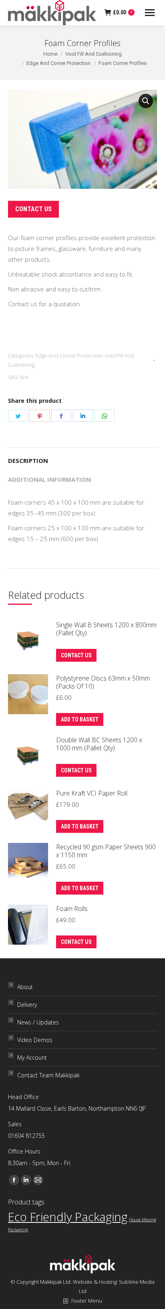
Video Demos (34, 1040)
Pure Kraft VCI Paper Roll (91, 793)
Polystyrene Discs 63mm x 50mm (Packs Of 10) (103, 682)
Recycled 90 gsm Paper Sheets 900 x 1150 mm (106, 851)
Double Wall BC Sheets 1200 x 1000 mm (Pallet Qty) (99, 744)
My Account (32, 1057)
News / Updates (38, 1022)
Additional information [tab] (49, 479)
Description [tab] (28, 461)
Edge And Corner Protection (69, 355)
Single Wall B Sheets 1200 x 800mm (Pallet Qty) (106, 629)
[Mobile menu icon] (150, 13)
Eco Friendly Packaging (67, 1217)
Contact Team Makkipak (48, 1075)
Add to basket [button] (80, 719)
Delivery (27, 1004)
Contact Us (33, 209)
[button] (146, 101)
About (25, 987)
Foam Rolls (72, 909)
